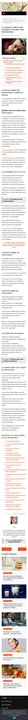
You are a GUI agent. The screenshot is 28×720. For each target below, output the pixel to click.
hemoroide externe (8, 150)
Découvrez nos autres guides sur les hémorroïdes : (14, 82)
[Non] (26, 714)
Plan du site (5, 708)
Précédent (7, 549)
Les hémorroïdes (6, 228)
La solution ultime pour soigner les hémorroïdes (14, 78)
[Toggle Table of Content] (23, 58)
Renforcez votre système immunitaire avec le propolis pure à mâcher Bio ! (12, 685)
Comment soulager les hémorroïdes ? (14, 70)
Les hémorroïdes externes (12, 441)
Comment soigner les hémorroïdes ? (14, 72)
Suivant (21, 549)
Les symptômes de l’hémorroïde (13, 67)
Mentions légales (6, 704)
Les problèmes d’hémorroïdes (13, 509)
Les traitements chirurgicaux (12, 75)
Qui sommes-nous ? (7, 701)
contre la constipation (11, 260)
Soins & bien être (16, 35)
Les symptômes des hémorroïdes (14, 462)
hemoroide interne (8, 158)
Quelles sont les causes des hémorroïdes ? (15, 64)
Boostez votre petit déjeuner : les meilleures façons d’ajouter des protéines (13, 578)
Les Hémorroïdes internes (12, 492)
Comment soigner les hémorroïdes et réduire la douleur (13, 61)
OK (14, 717)
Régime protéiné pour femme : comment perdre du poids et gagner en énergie (13, 605)
